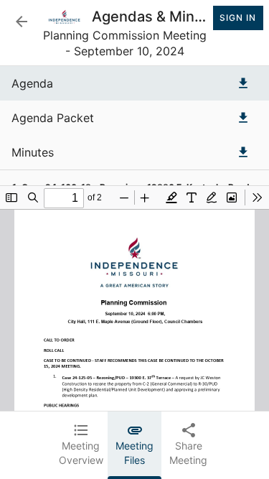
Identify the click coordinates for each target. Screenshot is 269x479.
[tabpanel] (134, 238)
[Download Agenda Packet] (243, 117)
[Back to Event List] (21, 21)
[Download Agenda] (243, 83)
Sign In (238, 17)
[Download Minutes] (243, 152)
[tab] (81, 445)
